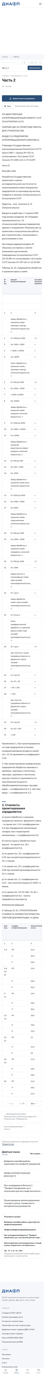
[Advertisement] (22, 31)
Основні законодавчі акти (15, 76)
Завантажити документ (24, 98)
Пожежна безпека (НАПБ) (12, 1342)
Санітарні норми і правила (12, 1333)
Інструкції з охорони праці (12, 1321)
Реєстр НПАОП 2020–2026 (12, 1338)
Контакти (6, 1358)
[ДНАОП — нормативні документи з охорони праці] (10, 4)
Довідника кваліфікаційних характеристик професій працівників (22, 1162)
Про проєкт (6, 1354)
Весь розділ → (36, 1153)
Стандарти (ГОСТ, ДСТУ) (11, 1313)
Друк (9, 106)
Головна (5, 57)
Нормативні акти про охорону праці (16, 1325)
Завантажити (34, 68)
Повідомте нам (8, 1144)
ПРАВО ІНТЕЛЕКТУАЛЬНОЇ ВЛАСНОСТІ (17, 1174)
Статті (4, 1363)
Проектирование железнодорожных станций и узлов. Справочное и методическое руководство (22, 1203)
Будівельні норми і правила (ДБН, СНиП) (18, 1329)
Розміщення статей (9, 1367)
